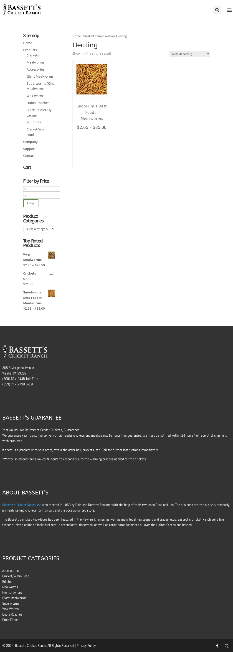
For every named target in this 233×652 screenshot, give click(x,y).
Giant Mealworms (40, 76)
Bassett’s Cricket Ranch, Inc (21, 504)
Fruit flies (34, 122)
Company (30, 142)
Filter (31, 203)
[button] (217, 10)
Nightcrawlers (12, 592)
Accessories (35, 69)
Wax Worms (10, 608)
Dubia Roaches (38, 103)
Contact (29, 155)
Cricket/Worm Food (15, 576)
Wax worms (35, 96)
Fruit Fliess (10, 619)
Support (29, 149)
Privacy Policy (86, 645)
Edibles (7, 581)
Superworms (10, 603)
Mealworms (35, 62)
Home (76, 36)
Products (30, 50)
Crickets (33, 55)
